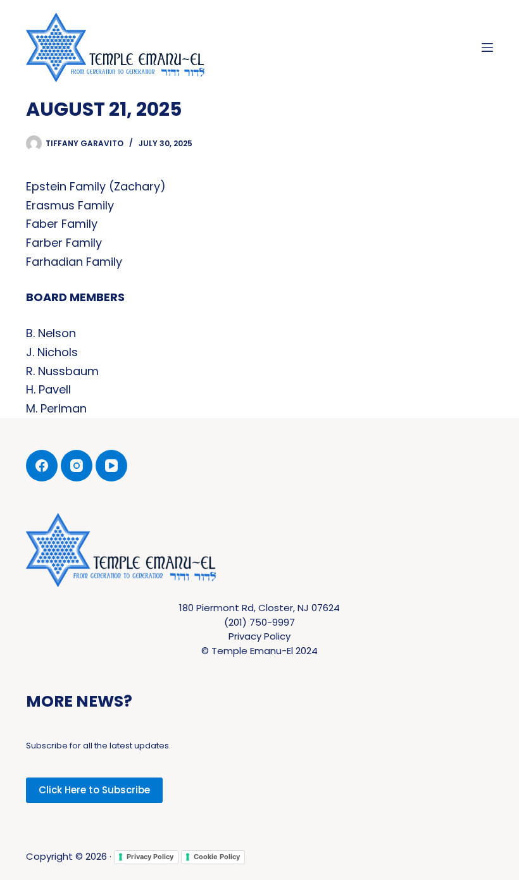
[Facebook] (42, 465)
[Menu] (487, 47)
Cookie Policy (217, 856)
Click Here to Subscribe (94, 789)
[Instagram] (76, 465)
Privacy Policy (150, 856)
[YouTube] (111, 465)
